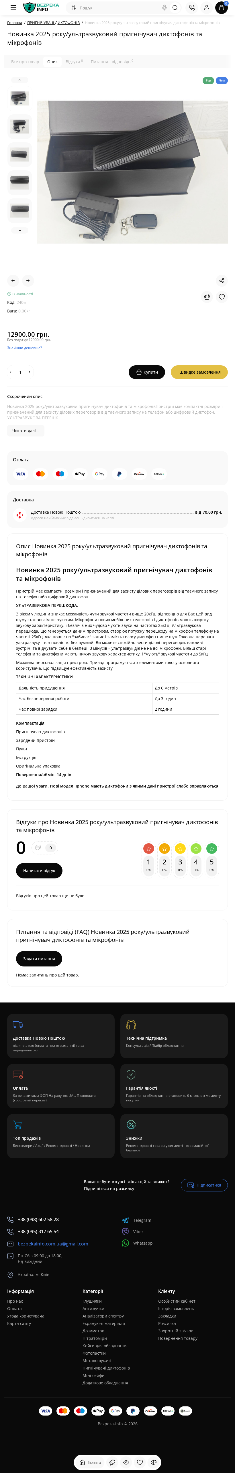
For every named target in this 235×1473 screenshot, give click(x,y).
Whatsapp (143, 1243)
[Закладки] (140, 1462)
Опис (52, 61)
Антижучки (93, 1308)
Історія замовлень (176, 1308)
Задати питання (39, 958)
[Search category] (72, 7)
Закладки (167, 1316)
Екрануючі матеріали (104, 1323)
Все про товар (25, 61)
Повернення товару (177, 1338)
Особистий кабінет (176, 1301)
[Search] (164, 7)
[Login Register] (206, 7)
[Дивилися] (112, 1462)
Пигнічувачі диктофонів (106, 1368)
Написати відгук (39, 870)
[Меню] (13, 7)
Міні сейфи (94, 1375)
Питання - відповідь (112, 61)
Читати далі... (25, 430)
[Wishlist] (222, 297)
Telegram (142, 1220)
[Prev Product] (13, 281)
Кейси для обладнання (105, 1345)
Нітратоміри (95, 1338)
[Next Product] (28, 281)
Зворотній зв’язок (175, 1331)
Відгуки (74, 61)
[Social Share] (222, 281)
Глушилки (92, 1301)
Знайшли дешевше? (24, 347)
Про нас (15, 1301)
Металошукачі (97, 1360)
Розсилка (167, 1323)
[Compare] (207, 297)
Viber (138, 1231)
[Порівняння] (154, 1462)
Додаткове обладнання (105, 1383)
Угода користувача (25, 1316)
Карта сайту (19, 1323)
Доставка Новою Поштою (56, 512)
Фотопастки (94, 1353)
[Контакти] (191, 7)
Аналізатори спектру (103, 1316)
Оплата (14, 1308)
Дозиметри (94, 1331)
